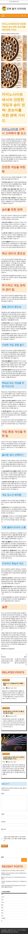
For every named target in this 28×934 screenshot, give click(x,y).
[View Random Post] (22, 16)
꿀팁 (2, 904)
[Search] (25, 16)
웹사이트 (3, 829)
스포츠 (2, 897)
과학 (2, 913)
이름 (3, 814)
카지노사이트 (10, 129)
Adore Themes (14, 932)
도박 (2, 899)
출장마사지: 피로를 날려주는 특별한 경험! (13, 684)
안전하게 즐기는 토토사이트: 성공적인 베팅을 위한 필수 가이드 (13, 758)
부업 (2, 907)
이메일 (3, 821)
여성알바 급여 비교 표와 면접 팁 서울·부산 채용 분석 (12, 870)
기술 (2, 915)
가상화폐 (3, 918)
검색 (2, 857)
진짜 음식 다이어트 (16, 930)
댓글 (3, 793)
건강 (2, 894)
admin (17, 33)
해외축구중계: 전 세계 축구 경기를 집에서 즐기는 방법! (13, 712)
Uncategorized (10, 648)
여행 (2, 910)
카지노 (2, 902)
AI (1, 920)
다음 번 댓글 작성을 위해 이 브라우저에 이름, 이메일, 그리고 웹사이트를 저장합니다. (15, 838)
